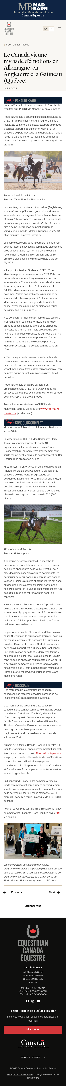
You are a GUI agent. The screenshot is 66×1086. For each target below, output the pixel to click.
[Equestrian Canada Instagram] (32, 1001)
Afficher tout (33, 906)
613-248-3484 (39, 994)
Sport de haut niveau (17, 45)
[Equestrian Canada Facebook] (27, 1001)
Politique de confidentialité (20, 1074)
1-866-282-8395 (38, 991)
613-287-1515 (38, 988)
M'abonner (33, 1029)
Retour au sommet (30, 1058)
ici (58, 813)
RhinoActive (33, 1078)
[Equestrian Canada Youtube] (38, 1001)
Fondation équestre (49, 753)
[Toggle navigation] (59, 29)
